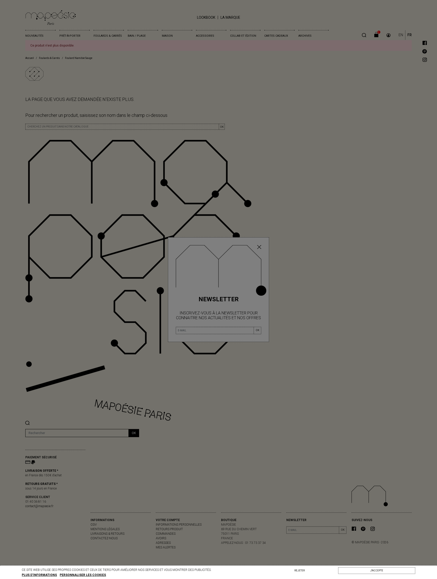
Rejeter (299, 570)
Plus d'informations (39, 575)
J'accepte (376, 570)
